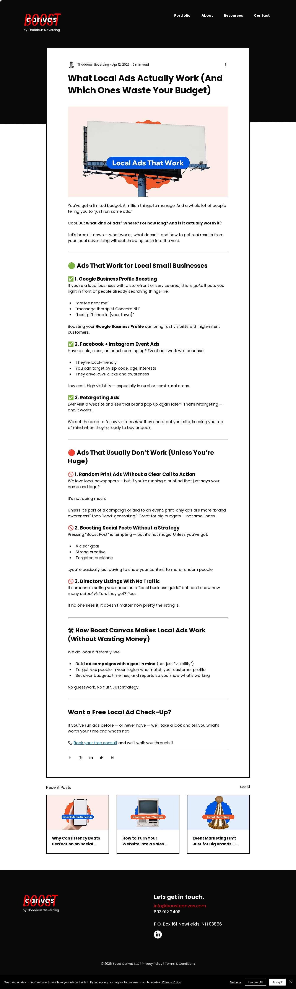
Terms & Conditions (180, 963)
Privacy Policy (152, 963)
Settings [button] (235, 982)
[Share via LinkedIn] (91, 757)
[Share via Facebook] (70, 757)
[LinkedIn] (158, 935)
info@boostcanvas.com (180, 906)
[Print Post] (112, 757)
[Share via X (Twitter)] (80, 757)
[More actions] (225, 64)
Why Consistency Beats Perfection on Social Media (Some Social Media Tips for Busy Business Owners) (76, 841)
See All (245, 786)
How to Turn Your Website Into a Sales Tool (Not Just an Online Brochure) (147, 841)
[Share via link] (102, 757)
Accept (277, 982)
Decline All (255, 982)
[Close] (290, 982)
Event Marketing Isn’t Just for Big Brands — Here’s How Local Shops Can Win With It (217, 841)
